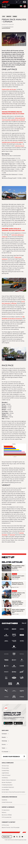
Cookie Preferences (7, 802)
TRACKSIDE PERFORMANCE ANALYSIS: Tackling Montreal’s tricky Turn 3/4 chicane (13, 112)
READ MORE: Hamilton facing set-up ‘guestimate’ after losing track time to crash (13, 229)
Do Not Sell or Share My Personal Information (13, 792)
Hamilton (21, 533)
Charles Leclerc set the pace (9, 89)
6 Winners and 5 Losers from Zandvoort (18, 576)
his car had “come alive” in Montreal (13, 302)
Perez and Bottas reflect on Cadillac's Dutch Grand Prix (18, 567)
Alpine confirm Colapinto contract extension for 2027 (18, 611)
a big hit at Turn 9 (19, 146)
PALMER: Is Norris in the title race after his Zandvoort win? (18, 594)
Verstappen (4, 535)
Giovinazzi (12, 535)
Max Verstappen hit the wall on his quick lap (13, 317)
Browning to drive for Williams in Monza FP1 (18, 583)
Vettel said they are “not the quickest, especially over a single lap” (13, 119)
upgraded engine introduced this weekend (12, 142)
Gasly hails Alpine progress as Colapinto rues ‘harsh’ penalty (17, 602)
